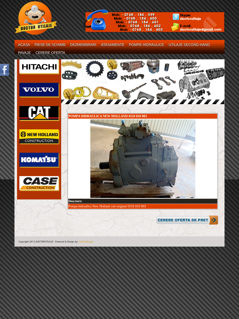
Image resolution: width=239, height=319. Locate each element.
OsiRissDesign (86, 241)
